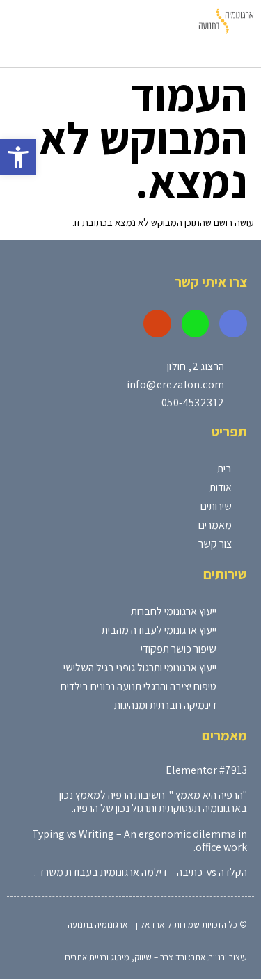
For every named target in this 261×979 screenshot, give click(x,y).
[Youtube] (157, 323)
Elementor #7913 (206, 770)
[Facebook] (233, 323)
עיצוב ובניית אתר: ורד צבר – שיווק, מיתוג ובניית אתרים (156, 957)
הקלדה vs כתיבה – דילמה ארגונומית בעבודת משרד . (140, 872)
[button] (18, 157)
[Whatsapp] (195, 323)
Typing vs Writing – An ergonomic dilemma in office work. (139, 840)
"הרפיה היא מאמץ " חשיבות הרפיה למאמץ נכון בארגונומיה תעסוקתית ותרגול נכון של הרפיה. (153, 801)
